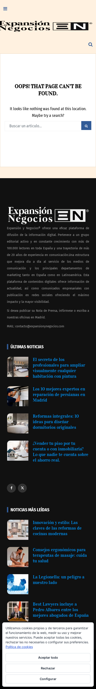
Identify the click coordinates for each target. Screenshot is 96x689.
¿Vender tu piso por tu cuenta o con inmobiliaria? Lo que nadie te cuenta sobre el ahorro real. (60, 452)
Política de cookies (19, 647)
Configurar (48, 679)
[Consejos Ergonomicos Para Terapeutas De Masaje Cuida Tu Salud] (17, 557)
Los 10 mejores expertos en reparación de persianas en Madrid (59, 394)
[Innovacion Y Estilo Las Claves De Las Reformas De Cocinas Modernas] (17, 530)
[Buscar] (90, 44)
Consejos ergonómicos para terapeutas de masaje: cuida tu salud (60, 555)
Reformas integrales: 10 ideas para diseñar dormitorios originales (56, 421)
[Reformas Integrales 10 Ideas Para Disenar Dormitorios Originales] (17, 423)
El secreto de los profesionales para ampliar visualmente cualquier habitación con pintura (59, 368)
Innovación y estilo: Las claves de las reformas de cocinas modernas (57, 528)
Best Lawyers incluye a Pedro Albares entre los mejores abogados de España (61, 609)
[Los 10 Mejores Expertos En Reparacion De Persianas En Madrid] (17, 396)
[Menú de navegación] (5, 8)
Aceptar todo (48, 657)
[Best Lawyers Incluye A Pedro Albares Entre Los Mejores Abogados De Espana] (17, 611)
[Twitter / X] (22, 488)
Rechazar (48, 668)
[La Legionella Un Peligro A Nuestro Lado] (17, 584)
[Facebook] (11, 488)
